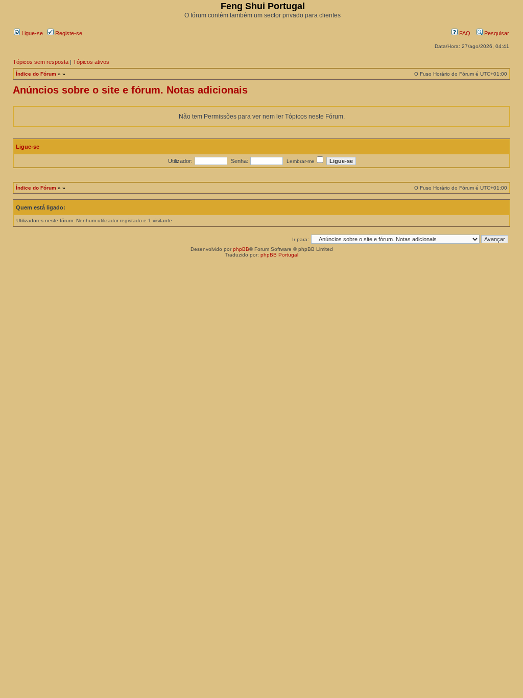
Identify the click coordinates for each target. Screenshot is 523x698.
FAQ (464, 33)
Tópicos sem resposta (40, 62)
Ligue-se (31, 33)
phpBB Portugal (279, 255)
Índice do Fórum (36, 74)
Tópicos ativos (91, 62)
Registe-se (68, 33)
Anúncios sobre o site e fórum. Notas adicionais (130, 90)
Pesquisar (496, 33)
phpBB (241, 249)
